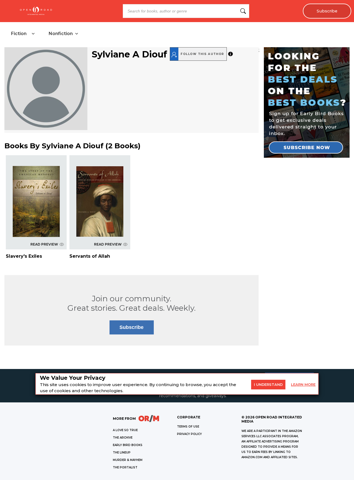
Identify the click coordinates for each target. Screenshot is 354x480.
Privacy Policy (189, 434)
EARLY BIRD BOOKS (127, 445)
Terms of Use (188, 426)
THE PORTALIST (125, 467)
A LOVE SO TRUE (125, 430)
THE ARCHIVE (122, 437)
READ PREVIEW (44, 244)
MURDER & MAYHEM (127, 460)
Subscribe (327, 11)
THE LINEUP (122, 452)
